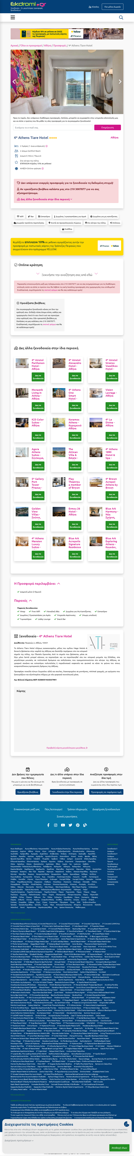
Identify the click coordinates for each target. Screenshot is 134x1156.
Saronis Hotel (34, 979)
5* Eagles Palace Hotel (73, 1048)
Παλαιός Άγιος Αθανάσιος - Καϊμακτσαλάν (56, 889)
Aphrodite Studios (17, 997)
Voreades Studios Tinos (40, 1084)
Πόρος (85, 894)
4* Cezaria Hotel (59, 967)
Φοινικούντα (87, 904)
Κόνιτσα (14, 874)
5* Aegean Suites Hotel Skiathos (60, 1064)
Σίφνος (36, 899)
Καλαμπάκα (76, 866)
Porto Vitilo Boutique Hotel (75, 954)
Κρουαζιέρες (74, 874)
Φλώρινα (77, 904)
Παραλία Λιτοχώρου (34, 892)
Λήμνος (30, 879)
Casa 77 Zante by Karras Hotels (82, 1015)
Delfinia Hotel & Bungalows (59, 1053)
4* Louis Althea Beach (89, 1069)
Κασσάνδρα (97, 869)
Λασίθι (84, 876)
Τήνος (72, 902)
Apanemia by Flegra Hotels (77, 959)
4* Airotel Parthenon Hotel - (38, 364)
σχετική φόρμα (50, 290)
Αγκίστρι (95, 848)
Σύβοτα (31, 902)
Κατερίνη (23, 871)
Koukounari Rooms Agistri (75, 992)
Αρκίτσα (31, 856)
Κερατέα (41, 871)
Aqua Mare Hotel (83, 1038)
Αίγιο (44, 851)
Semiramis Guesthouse (111, 974)
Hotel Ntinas (79, 979)
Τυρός (45, 904)
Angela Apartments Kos (19, 1056)
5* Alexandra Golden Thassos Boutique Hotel (103, 964)
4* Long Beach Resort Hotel (98, 928)
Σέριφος (95, 897)
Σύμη (38, 902)
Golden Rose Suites (49, 979)
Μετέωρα (76, 881)
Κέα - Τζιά (32, 871)
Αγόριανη (14, 851)
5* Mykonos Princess (47, 1025)
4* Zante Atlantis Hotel (38, 1089)
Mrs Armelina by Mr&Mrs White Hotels (25, 1058)
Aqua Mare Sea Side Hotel (42, 992)
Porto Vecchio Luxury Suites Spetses (63, 1079)
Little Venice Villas (51, 1069)
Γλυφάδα (45, 858)
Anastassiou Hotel (108, 997)
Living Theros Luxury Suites (110, 1033)
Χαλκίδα (98, 904)
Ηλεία (13, 864)
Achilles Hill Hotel (73, 969)
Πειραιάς (23, 894)
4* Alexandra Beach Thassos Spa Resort (88, 984)
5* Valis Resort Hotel (80, 926)
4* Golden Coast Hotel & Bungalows (51, 931)
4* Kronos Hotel (53, 939)
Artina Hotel (99, 989)
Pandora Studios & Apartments (77, 1076)
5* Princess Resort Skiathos (21, 989)
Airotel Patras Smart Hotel (20, 977)
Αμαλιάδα (14, 853)
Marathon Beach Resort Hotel (63, 987)
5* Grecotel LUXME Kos (111, 923)
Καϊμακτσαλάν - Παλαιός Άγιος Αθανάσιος (26, 866)
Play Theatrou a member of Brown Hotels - (75, 486)
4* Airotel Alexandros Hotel (94, 995)
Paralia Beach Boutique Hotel (65, 977)
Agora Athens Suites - (38, 454)
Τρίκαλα (14, 904)
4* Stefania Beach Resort (64, 951)
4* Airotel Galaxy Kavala (43, 964)
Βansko (87, 856)
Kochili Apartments (65, 979)
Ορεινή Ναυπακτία (32, 889)
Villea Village (16, 1041)
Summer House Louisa (92, 1013)
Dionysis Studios (84, 977)
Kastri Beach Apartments (20, 1084)
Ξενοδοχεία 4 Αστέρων (112, 854)
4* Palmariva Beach (40, 946)
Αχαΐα (80, 856)
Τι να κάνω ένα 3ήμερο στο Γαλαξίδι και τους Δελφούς (90, 1112)
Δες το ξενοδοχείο (38, 377)
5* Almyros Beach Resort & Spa (106, 1028)
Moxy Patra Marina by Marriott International (48, 959)
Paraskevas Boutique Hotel (93, 1025)
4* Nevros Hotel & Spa (91, 1007)
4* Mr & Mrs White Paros (20, 1007)
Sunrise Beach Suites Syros (40, 1056)
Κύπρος (37, 876)
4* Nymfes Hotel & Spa (19, 954)
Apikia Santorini (86, 1041)
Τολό (78, 902)
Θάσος (28, 864)
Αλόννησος (90, 851)
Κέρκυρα (50, 871)
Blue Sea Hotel (16, 962)
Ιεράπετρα (50, 864)
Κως (43, 876)
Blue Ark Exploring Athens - (111, 544)
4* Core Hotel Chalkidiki (83, 989)
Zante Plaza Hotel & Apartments (73, 939)
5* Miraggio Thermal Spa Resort (38, 967)
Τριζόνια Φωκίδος (89, 902)
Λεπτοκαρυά (93, 876)
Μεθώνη (47, 881)
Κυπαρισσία (27, 876)
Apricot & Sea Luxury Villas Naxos (23, 1066)
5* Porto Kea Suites (43, 1018)
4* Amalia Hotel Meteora (32, 969)
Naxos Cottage (84, 1058)
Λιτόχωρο (53, 879)
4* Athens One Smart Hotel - (75, 395)
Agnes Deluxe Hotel (44, 1010)
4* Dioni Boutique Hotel (75, 964)
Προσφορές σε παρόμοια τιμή (106, 791)
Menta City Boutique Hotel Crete (23, 1064)
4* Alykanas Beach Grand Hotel (58, 944)
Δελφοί (70, 858)
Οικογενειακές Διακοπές (112, 883)
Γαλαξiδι (37, 858)
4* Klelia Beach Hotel (18, 939)
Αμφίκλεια (44, 853)
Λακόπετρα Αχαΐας (64, 876)
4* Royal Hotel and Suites (39, 1000)
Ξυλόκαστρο (93, 887)
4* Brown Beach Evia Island (21, 946)
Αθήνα (47, 45)
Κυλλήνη (93, 874)
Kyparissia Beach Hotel (19, 1000)
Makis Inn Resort (65, 1028)
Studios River (77, 995)
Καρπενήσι (70, 869)
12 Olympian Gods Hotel (20, 949)
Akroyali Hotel (60, 962)
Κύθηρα (84, 874)
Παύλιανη (14, 894)
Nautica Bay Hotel (79, 928)
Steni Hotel (108, 1000)
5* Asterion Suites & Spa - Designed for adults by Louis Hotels (33, 1038)
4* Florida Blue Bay (80, 936)
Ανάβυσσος (54, 853)
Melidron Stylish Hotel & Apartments (69, 1087)
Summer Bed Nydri (65, 1066)
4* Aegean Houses (91, 1048)
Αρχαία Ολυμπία (51, 856)
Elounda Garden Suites (60, 1033)
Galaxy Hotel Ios (34, 1005)
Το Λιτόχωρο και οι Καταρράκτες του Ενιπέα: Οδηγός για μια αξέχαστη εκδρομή (40, 1112)
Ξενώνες (110, 874)
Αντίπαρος (72, 853)
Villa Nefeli (91, 1023)
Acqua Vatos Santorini (19, 979)
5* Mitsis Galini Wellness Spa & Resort (56, 926)
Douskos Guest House (50, 1041)
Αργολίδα (91, 853)
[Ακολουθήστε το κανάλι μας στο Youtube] (63, 825)
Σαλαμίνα (57, 897)
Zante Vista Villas (46, 1071)
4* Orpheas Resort (43, 1061)
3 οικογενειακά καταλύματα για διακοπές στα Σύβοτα (93, 1117)
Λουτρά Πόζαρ (64, 879)
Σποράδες (22, 902)
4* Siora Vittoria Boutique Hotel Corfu (67, 974)
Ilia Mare (105, 1007)
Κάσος (88, 869)
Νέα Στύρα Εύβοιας (63, 887)
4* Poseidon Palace (97, 926)
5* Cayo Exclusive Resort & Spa (22, 1018)
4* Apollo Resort (99, 1053)
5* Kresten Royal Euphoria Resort (102, 1030)
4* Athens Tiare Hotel (55, 636)
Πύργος (29, 897)
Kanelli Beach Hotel (78, 941)
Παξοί (85, 889)
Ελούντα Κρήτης (33, 861)
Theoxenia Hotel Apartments (95, 944)
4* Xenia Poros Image (37, 939)
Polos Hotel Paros (53, 1020)
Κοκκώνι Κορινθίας (81, 871)
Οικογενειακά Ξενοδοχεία (112, 877)
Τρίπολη (38, 904)
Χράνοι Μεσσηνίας (66, 907)
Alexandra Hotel (78, 997)
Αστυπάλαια (64, 856)
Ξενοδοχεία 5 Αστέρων (112, 849)
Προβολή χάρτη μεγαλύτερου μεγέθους (66, 747)
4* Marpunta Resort (95, 954)
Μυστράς (82, 884)
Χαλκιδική (14, 907)
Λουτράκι (89, 879)
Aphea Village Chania (56, 1076)
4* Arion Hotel (65, 936)
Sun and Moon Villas (62, 1002)
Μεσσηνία (67, 881)
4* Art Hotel (100, 1046)
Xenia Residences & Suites (81, 1053)
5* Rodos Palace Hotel (41, 956)
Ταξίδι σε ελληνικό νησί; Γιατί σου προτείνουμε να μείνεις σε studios (36, 1105)
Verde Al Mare (40, 1015)
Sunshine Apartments (101, 977)
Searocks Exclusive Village (65, 982)
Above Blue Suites (17, 967)
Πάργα (61, 892)
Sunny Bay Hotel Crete (19, 995)
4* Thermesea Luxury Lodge (73, 1023)
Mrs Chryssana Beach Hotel (99, 959)
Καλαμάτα (57, 866)
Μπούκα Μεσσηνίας (60, 884)
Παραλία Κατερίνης (18, 892)
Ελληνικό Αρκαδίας (18, 861)
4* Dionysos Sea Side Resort (83, 1056)
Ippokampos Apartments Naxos (22, 1051)
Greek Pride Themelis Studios (53, 1005)
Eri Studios (89, 1028)
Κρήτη (65, 874)
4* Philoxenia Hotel (83, 951)
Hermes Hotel (67, 1020)
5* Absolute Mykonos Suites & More (100, 979)
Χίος (55, 907)
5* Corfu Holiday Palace (59, 941)
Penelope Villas (16, 1043)
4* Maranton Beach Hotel (20, 936)
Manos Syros (42, 984)
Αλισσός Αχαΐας (78, 851)
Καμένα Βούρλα (16, 869)
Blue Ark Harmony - (112, 514)
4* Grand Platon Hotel (101, 933)
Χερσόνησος (31, 907)
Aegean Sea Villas (17, 1046)
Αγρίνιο (23, 851)
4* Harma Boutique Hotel (47, 1028)
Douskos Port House (89, 967)
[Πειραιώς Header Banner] (67, 33)
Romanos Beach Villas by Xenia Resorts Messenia (29, 1081)
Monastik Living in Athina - (37, 394)
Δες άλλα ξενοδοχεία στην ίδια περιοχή (45, 199)
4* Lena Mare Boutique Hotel (38, 1035)
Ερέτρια (44, 861)
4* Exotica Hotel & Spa (112, 931)
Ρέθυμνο (37, 897)
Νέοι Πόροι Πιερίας (79, 887)
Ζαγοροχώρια (80, 861)
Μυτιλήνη (91, 884)
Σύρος (44, 902)
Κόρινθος (22, 874)
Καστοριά (14, 871)
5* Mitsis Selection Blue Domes (86, 1020)
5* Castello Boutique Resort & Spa (23, 1028)
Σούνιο (83, 899)
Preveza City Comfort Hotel (64, 1010)
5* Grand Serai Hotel (38, 928)
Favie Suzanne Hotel (112, 956)
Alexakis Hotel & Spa (74, 1013)
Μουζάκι (25, 884)
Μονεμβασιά (15, 884)
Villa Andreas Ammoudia (43, 1002)
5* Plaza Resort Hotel (18, 1023)
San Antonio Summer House (21, 1002)
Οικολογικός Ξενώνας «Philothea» (23, 984)
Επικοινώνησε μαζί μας (27, 809)
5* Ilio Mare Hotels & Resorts (21, 933)
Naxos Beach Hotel (18, 1030)
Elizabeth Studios (36, 954)
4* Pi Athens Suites (74, 1005)
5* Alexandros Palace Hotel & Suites (84, 1033)
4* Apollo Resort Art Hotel (87, 982)
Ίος (70, 864)
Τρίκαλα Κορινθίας (25, 904)
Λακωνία (76, 876)
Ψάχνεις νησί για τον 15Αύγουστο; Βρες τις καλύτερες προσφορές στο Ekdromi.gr (87, 1115)
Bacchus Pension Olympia (60, 995)
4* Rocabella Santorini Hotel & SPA (37, 1033)
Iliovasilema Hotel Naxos (61, 1056)
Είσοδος (95, 6)
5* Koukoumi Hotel (18, 1025)
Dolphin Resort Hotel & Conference (24, 1071)
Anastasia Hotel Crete (101, 1071)
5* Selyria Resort (17, 941)
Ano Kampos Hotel (44, 1013)
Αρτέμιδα (39, 856)
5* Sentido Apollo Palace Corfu (68, 1025)
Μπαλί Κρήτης (36, 884)
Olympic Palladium (114, 1046)
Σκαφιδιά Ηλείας (48, 899)
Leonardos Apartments (19, 972)
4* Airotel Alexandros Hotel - (75, 364)
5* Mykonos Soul (76, 1043)
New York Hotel (103, 1018)
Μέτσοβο (86, 881)
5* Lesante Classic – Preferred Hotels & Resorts (84, 1061)
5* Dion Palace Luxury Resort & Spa (45, 936)
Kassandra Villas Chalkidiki (43, 1087)
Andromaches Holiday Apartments (54, 1043)
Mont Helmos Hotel (70, 972)
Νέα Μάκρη (49, 887)
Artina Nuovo (32, 1025)
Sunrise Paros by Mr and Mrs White (104, 1058)
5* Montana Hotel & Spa (19, 928)
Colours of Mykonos (32, 1043)
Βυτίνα (28, 858)
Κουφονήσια (56, 874)
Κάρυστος (80, 869)
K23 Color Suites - (38, 422)
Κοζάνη (68, 871)
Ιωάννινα (77, 864)
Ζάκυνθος (91, 861)
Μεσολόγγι (57, 881)
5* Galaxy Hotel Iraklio (19, 1089)
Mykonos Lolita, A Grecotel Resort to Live (26, 1069)
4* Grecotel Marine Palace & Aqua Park (25, 926)
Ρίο (44, 897)
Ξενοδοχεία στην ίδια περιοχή (67, 791)
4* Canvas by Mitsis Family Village (74, 1030)
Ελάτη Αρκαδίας (90, 858)
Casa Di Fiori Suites (107, 1048)
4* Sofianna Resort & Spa (69, 1069)
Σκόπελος (67, 899)
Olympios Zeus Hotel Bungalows (23, 1010)
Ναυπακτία (30, 887)
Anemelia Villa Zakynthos (83, 1066)
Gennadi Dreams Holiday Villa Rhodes (65, 1084)
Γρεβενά (54, 858)
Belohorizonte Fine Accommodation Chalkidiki (28, 1076)
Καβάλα (86, 864)
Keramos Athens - (75, 424)
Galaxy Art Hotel (66, 989)
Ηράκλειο (20, 864)
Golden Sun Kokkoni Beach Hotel (69, 949)
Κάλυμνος (86, 866)
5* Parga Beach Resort (70, 1000)
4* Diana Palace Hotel (107, 967)
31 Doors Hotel (58, 1013)
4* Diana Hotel (35, 972)
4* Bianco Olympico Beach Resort (23, 931)
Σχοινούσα (53, 902)
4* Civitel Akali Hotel (59, 1035)
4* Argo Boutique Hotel (38, 1023)
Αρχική (14, 45)
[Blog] (85, 825)
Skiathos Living (112, 987)
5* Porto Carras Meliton (19, 944)
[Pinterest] (78, 825)
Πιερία (51, 894)
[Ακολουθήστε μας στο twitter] (70, 825)
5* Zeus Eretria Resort (75, 931)
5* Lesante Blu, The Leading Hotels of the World (28, 1053)
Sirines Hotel (59, 964)
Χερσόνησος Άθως (45, 907)
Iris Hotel (102, 972)
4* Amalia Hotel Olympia (20, 959)
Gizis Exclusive (106, 1020)
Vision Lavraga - (111, 392)
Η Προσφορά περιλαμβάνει (35, 583)
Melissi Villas (15, 1048)
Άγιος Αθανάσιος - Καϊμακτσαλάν (37, 848)
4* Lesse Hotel (75, 946)
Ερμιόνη (52, 861)
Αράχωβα (82, 853)
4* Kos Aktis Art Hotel (52, 1030)
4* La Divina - (110, 422)
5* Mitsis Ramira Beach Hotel (108, 1023)
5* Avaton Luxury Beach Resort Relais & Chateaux (29, 1079)
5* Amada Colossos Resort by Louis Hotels (26, 1074)
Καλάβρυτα (47, 866)
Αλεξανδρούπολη (63, 851)
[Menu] (12, 17)
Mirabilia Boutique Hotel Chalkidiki (24, 987)
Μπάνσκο (47, 884)
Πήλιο (44, 894)
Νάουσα (20, 887)
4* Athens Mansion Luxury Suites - (38, 544)
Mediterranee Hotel (61, 997)
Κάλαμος (67, 866)
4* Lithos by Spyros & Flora (57, 1046)
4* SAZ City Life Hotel (113, 954)
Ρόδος (50, 897)
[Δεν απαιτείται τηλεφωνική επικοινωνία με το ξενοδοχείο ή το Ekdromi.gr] (43, 168)
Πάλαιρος (77, 889)
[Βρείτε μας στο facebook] (48, 825)
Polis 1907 (41, 1064)
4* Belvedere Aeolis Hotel (20, 992)
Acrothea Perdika (111, 984)
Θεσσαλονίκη (39, 864)
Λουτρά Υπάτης (78, 879)
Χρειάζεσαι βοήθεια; (27, 791)
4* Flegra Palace (55, 1023)
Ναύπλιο (39, 887)
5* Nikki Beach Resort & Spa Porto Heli (38, 962)
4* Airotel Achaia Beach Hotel (45, 933)
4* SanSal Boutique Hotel (85, 1018)
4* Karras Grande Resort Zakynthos (80, 962)
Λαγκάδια (51, 876)
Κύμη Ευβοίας (16, 876)
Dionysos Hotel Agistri (100, 1038)
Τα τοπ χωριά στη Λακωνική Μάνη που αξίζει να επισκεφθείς (33, 1115)
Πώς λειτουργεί (53, 809)
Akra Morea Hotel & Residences (43, 949)
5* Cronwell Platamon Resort (59, 928)
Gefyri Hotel (100, 1015)
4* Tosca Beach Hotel (93, 931)
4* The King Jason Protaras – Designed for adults (97, 1079)
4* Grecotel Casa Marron (91, 923)
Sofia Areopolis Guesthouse (59, 1081)
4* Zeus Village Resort (100, 1076)
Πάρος (79, 892)
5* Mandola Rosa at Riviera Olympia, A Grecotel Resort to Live (34, 923)
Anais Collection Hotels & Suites (22, 1013)
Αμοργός (34, 853)
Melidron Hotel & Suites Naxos (69, 1007)
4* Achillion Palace (18, 1020)
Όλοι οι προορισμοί (31, 45)
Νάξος (13, 887)
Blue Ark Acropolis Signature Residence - (75, 545)
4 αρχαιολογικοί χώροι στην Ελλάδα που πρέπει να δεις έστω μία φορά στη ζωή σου (41, 1117)
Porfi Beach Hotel (58, 1061)
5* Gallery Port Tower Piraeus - (38, 486)
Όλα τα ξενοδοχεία (18, 1094)
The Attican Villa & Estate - (75, 456)
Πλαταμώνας (60, 894)
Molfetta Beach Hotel (102, 1041)
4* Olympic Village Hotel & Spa (37, 941)
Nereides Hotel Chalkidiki (81, 1081)
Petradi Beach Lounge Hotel (52, 1048)
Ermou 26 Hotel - (74, 511)
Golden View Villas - (36, 514)
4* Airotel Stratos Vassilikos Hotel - (111, 365)
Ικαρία (64, 864)
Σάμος (77, 897)
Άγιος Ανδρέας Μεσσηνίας (61, 848)
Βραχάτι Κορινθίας (17, 858)
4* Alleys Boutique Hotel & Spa (97, 1087)
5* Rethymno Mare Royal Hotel (22, 1061)
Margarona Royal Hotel (53, 954)
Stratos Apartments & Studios (63, 1018)
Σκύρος (76, 899)
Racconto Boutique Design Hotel (45, 989)
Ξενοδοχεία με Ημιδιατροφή (112, 865)
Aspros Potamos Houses (46, 1066)
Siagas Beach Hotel (38, 944)
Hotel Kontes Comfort (66, 1038)
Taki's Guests (98, 1081)
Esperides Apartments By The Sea (43, 1007)
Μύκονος (73, 884)
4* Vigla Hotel (41, 1051)
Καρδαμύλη (40, 869)
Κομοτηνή (93, 871)
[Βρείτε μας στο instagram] (56, 825)
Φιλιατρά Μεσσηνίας (64, 904)
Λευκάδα (21, 879)
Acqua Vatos (55, 1000)
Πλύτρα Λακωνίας (74, 894)
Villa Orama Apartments (86, 1010)
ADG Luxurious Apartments (54, 969)
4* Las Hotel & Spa (93, 997)
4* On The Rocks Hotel (68, 1058)
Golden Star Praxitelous (93, 956)
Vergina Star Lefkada (107, 1002)
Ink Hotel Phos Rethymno (53, 1074)
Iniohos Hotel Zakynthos (76, 1051)
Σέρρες (13, 899)
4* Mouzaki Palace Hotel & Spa (99, 941)
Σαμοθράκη (68, 897)
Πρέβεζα (14, 897)
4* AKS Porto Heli (83, 933)
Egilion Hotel (16, 969)
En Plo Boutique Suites (69, 1041)
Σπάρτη (91, 899)
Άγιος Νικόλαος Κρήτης (81, 848)
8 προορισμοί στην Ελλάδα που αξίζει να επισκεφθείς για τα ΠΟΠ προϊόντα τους (40, 1110)
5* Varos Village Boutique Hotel (81, 1046)
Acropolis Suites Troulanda (59, 1015)
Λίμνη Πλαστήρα (41, 879)
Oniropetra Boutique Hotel (106, 962)
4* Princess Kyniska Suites (39, 995)
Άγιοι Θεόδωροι (17, 848)
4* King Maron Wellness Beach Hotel (101, 992)
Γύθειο (62, 858)
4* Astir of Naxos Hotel (31, 1048)
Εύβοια (60, 861)
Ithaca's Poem (44, 987)
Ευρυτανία (69, 861)
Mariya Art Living (76, 1035)
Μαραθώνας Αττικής (24, 881)
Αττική (73, 856)
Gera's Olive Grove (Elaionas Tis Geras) (90, 987)
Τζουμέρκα (64, 902)
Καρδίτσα (50, 869)
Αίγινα (37, 851)
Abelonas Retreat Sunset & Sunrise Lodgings (81, 1074)
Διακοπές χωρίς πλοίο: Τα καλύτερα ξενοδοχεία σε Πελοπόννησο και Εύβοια (39, 1107)
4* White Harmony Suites (35, 1046)
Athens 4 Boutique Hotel (107, 1010)
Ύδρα (52, 904)
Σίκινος (29, 899)
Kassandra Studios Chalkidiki (21, 1087)
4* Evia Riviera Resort (67, 933)
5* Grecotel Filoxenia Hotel (69, 923)
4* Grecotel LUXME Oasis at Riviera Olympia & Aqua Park (32, 951)
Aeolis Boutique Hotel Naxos (21, 964)
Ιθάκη (58, 864)
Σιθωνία (21, 899)
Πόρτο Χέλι (94, 894)
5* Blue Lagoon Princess (99, 936)
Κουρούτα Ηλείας (42, 874)
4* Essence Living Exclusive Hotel (84, 1002)
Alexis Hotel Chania (18, 1035)
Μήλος (94, 881)
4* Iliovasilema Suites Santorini (22, 974)
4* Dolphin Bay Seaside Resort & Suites (102, 939)
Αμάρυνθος (24, 853)
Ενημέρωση (107, 127)
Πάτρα (93, 892)
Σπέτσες (14, 902)
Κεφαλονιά (60, 871)
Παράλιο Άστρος (50, 892)
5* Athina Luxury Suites (36, 1020)
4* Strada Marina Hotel (31, 1041)
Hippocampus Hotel (34, 1030)
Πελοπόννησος (34, 894)
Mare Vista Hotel (89, 946)
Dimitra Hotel (85, 1071)
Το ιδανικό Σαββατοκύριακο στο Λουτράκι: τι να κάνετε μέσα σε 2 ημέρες (89, 1105)
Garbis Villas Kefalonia (88, 972)
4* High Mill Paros (75, 956)
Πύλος (21, 897)
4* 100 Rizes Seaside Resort (93, 969)
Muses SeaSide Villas (59, 956)
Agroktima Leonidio (43, 974)
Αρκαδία (22, 856)
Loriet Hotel (58, 992)
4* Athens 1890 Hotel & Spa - (111, 454)
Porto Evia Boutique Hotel (20, 956)
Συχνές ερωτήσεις (67, 816)
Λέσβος (13, 879)
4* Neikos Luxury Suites (52, 972)
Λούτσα (98, 879)
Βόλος (94, 856)
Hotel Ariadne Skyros (49, 1058)
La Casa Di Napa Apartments (91, 1000)
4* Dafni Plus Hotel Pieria (83, 1064)
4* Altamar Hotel (99, 951)
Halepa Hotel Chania (56, 1051)
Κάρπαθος (60, 869)
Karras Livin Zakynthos (103, 1064)
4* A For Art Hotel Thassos (43, 982)
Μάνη (13, 881)
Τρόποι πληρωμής (77, 809)
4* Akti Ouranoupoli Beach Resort (39, 997)
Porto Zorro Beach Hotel (59, 946)
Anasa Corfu (78, 1028)
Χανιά (22, 907)
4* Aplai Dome (16, 1033)
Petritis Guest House (18, 1005)
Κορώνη (31, 874)
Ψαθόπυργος (80, 907)
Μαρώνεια (38, 881)
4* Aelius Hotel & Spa (92, 974)
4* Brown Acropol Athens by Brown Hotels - (112, 487)
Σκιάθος (59, 899)
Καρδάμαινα (29, 869)
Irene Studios (77, 944)
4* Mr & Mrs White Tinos (107, 946)
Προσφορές (60, 45)
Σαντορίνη (85, 897)
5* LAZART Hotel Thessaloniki (22, 1015)
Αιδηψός (52, 851)
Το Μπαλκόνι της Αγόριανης (21, 982)
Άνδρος (63, 853)
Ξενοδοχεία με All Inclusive (114, 870)
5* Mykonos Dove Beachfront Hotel (97, 1043)
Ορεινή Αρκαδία (17, 889)
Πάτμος (86, 892)
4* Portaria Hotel (73, 967)
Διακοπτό (78, 858)
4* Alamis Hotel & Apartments (95, 1005)
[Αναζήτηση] (121, 17)
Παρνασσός (70, 892)
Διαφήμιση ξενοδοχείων (106, 809)
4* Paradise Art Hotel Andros (94, 949)
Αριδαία (14, 856)
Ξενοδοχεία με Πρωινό (112, 860)
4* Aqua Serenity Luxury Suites (66, 1071)
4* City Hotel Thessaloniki (42, 977)
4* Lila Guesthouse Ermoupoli (93, 1084)
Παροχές (21, 600)
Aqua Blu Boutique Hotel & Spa (96, 1035)
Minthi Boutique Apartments (60, 984)
